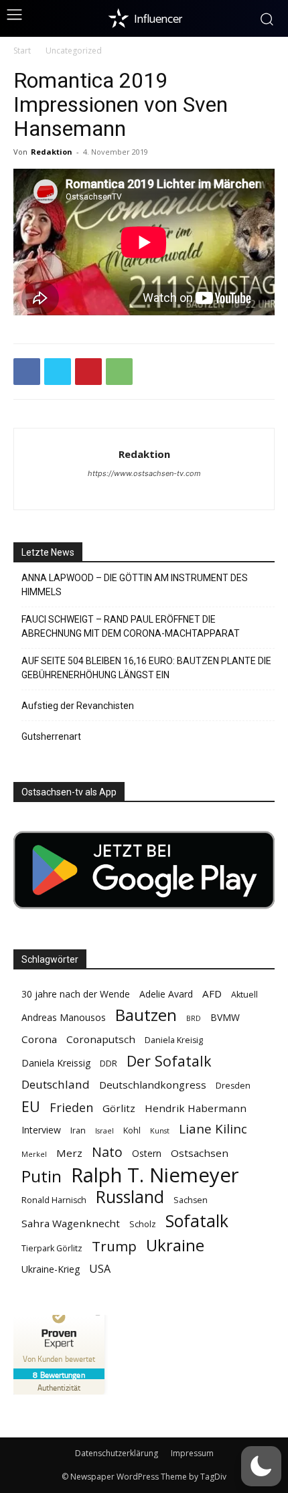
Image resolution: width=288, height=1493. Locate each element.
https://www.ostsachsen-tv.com (144, 473)
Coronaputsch (100, 1039)
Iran (78, 1130)
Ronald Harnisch (53, 1200)
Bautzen (146, 1015)
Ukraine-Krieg (50, 1269)
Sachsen (190, 1200)
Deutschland (55, 1084)
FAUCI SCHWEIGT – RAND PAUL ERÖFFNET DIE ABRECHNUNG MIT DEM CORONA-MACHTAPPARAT (130, 626)
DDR (108, 1063)
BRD (193, 1018)
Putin (41, 1176)
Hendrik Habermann (195, 1108)
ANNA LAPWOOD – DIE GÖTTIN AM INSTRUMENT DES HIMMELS (134, 584)
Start (22, 50)
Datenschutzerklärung (116, 1453)
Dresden (233, 1085)
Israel (104, 1130)
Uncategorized (74, 50)
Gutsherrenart (51, 736)
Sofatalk (196, 1221)
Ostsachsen (199, 1153)
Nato (107, 1152)
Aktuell (244, 994)
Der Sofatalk (169, 1061)
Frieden (71, 1108)
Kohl (132, 1130)
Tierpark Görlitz (51, 1248)
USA (100, 1269)
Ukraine (175, 1245)
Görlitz (118, 1108)
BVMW (225, 1017)
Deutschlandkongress (152, 1084)
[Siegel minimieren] (97, 1315)
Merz (69, 1153)
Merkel (34, 1154)
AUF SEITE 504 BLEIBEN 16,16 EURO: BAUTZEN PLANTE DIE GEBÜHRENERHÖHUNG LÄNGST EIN (146, 667)
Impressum (192, 1453)
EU (30, 1106)
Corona (39, 1039)
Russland (130, 1197)
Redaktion (51, 152)
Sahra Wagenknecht (70, 1223)
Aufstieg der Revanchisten (77, 705)
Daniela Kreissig (55, 1062)
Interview (41, 1129)
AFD (212, 993)
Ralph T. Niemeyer (155, 1175)
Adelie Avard (166, 994)
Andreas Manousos (63, 1017)
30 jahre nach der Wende (75, 994)
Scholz (142, 1224)
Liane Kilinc (213, 1129)
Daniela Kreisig (174, 1040)
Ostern (146, 1153)
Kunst (159, 1130)
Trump (114, 1246)
